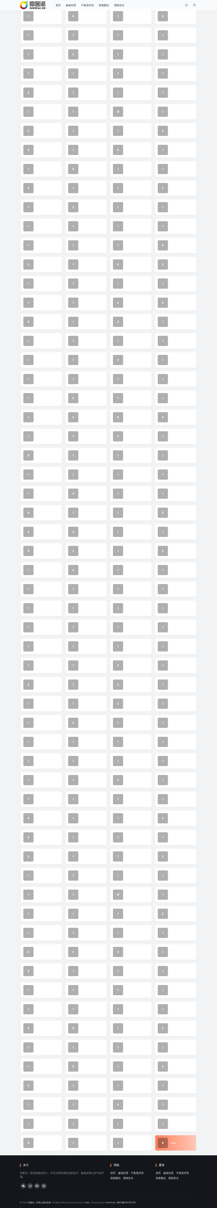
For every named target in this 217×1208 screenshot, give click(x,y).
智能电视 (131, 340)
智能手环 (175, 321)
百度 (173, 226)
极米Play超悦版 (90, 283)
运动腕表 (41, 73)
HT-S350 (175, 971)
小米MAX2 (42, 512)
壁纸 (83, 531)
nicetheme (110, 1202)
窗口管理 (86, 245)
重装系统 (175, 54)
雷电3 (39, 54)
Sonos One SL (134, 741)
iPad (83, 932)
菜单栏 (174, 111)
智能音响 (131, 302)
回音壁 (84, 551)
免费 (128, 627)
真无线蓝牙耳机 (179, 207)
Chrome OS (88, 1066)
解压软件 (41, 130)
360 (38, 1143)
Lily (172, 894)
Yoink (84, 684)
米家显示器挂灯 (90, 188)
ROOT (173, 761)
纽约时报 (131, 188)
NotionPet (42, 856)
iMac (39, 971)
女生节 (40, 531)
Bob (172, 1066)
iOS (128, 952)
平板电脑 (131, 474)
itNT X (40, 894)
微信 (83, 436)
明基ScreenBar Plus (181, 340)
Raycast (41, 818)
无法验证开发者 (45, 379)
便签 (83, 646)
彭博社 (174, 455)
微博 (83, 398)
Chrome (41, 1085)
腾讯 (128, 149)
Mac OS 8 (131, 913)
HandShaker (133, 990)
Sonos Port (43, 741)
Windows (131, 684)
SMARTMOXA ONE (92, 780)
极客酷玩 (104, 5)
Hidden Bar (87, 990)
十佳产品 (41, 589)
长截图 (129, 54)
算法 (128, 207)
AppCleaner (133, 1123)
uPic (128, 703)
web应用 (175, 684)
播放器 (129, 379)
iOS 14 (84, 952)
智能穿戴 (86, 321)
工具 (83, 493)
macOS (130, 894)
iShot (173, 913)
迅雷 (128, 73)
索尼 (173, 188)
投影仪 (84, 417)
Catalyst (86, 1085)
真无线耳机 (42, 245)
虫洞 (83, 130)
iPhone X (41, 932)
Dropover (41, 1066)
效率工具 (175, 398)
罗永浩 (40, 169)
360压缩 (86, 1143)
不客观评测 (87, 5)
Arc (83, 1104)
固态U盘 (41, 570)
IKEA (173, 952)
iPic (128, 932)
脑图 (173, 149)
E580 (173, 1047)
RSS (83, 761)
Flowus (85, 1028)
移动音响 (131, 245)
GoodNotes (88, 1009)
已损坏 (174, 474)
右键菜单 (175, 570)
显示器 (129, 321)
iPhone (40, 952)
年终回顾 (86, 474)
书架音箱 (131, 646)
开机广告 (175, 436)
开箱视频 (41, 455)
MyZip (40, 875)
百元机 (174, 245)
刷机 (83, 608)
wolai (39, 684)
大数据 (174, 531)
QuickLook (132, 799)
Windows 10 (133, 665)
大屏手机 (41, 551)
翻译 (38, 188)
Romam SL (176, 780)
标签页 (174, 283)
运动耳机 (175, 73)
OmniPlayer (132, 856)
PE (127, 818)
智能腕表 (41, 321)
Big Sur (174, 1085)
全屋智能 (175, 627)
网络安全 (119, 5)
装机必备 (131, 130)
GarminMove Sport (137, 1009)
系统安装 (86, 207)
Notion (174, 856)
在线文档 (131, 551)
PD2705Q (131, 837)
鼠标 (38, 16)
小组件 (174, 493)
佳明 (38, 627)
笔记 (83, 226)
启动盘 (84, 589)
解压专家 (175, 92)
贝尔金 (40, 111)
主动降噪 (175, 646)
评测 (128, 111)
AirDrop (175, 1123)
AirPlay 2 (86, 1123)
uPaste (40, 703)
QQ (38, 837)
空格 (128, 226)
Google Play (177, 990)
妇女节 (174, 512)
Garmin (40, 1028)
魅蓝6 (84, 16)
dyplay (85, 1047)
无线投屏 (86, 379)
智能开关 (41, 340)
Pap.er (174, 818)
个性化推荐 (176, 665)
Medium (130, 875)
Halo (173, 1143)
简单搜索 (41, 226)
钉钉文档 (86, 54)
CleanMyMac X (135, 1066)
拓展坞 (40, 436)
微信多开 (131, 436)
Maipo (84, 894)
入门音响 (175, 608)
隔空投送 (175, 35)
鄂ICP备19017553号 (126, 1202)
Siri (38, 761)
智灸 (38, 360)
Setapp (130, 761)
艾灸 (83, 149)
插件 (38, 398)
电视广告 (41, 283)
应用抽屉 (41, 474)
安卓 (38, 493)
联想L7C (131, 169)
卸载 (128, 589)
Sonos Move (177, 741)
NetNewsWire (89, 875)
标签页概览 (87, 264)
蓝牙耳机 (41, 149)
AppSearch (177, 1104)
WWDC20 (42, 665)
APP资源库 (42, 1123)
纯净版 (174, 169)
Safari (39, 780)
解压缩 (40, 92)
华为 (83, 570)
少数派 (84, 512)
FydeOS (175, 1028)
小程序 (129, 493)
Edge (39, 1047)
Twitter (130, 722)
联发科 (84, 169)
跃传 (83, 111)
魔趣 (128, 16)
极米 (128, 283)
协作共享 (175, 589)
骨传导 (40, 35)
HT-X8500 (87, 971)
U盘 (38, 722)
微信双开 (131, 417)
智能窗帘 (86, 302)
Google (40, 1009)
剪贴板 (40, 608)
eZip (128, 1047)
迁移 (128, 92)
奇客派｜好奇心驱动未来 (39, 1202)
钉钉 (83, 73)
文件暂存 (175, 379)
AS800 (40, 1104)
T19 (83, 741)
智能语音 (41, 302)
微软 (38, 417)
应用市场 (131, 455)
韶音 (83, 35)
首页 (58, 5)
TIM (83, 722)
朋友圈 (174, 302)
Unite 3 (174, 703)
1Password (132, 1143)
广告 (83, 455)
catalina (130, 1085)
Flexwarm (131, 1028)
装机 (173, 130)
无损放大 (175, 360)
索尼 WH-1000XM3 (47, 207)
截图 (173, 417)
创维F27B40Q (134, 608)
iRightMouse (177, 932)
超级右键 (86, 92)
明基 (128, 360)
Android (130, 1104)
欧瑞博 (40, 264)
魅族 (173, 16)
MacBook (176, 875)
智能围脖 (86, 360)
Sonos (129, 780)
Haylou (40, 990)
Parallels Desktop (91, 837)
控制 (128, 398)
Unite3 (85, 703)
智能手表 (86, 340)
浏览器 (129, 264)
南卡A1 (129, 570)
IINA (128, 971)
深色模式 (175, 264)
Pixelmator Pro (90, 818)
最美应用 (71, 5)
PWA (173, 837)
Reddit (40, 799)
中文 (83, 665)
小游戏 (129, 512)
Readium (175, 799)
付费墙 (40, 646)
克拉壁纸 (86, 627)
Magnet (40, 913)
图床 (173, 551)
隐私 (128, 35)
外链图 (129, 531)
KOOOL (85, 913)
